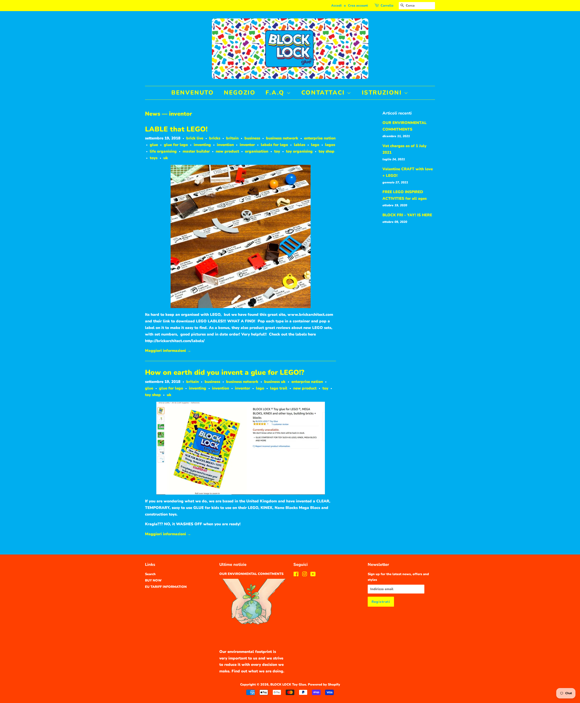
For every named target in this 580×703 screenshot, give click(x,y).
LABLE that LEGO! (176, 129)
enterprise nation (320, 138)
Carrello (387, 5)
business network (282, 138)
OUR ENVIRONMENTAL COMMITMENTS (251, 574)
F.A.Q (276, 93)
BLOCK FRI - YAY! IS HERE (407, 215)
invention (225, 144)
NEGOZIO (239, 93)
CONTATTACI (324, 93)
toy (277, 151)
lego (315, 144)
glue (154, 144)
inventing (202, 144)
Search (150, 574)
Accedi (336, 5)
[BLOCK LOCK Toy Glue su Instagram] (304, 575)
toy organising (299, 151)
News (152, 114)
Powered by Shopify (324, 684)
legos (330, 144)
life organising (163, 151)
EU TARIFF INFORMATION (166, 586)
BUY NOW (153, 580)
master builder (196, 151)
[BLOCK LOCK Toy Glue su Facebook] (296, 575)
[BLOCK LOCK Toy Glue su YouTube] (313, 575)
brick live (194, 138)
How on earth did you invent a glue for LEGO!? (224, 372)
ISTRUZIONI (383, 93)
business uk (274, 381)
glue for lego (176, 144)
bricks (214, 138)
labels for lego (274, 144)
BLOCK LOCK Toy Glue (288, 684)
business (252, 138)
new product (227, 151)
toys (153, 158)
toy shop (326, 151)
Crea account (358, 5)
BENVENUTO (192, 93)
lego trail (278, 388)
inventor (247, 144)
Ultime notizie (232, 564)
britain (232, 138)
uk (165, 158)
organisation (256, 151)
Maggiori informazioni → (168, 350)
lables (299, 144)
